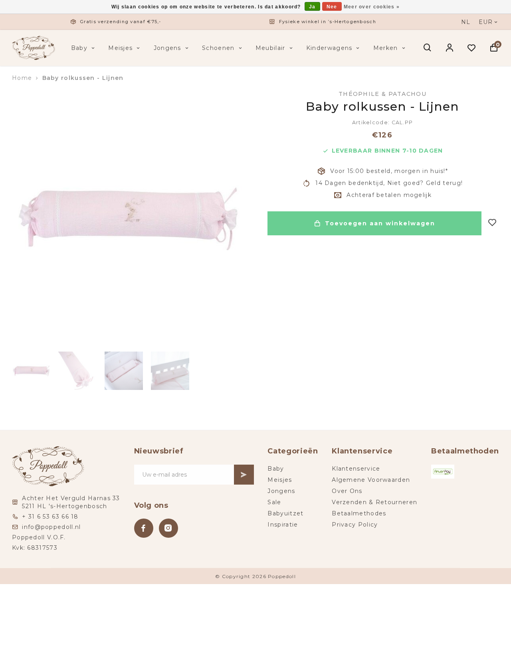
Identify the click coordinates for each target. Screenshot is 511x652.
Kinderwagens (329, 48)
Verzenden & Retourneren (374, 502)
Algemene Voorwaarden (371, 479)
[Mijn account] (450, 48)
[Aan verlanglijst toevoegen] (492, 223)
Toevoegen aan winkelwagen (380, 223)
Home (22, 78)
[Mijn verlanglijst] (472, 48)
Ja (312, 7)
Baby (79, 48)
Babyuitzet (285, 513)
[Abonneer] (244, 475)
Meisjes (120, 48)
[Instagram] (168, 528)
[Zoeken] (428, 48)
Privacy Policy (355, 524)
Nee (332, 7)
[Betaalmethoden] (442, 472)
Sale (274, 502)
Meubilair (270, 48)
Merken (385, 48)
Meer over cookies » (372, 7)
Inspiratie (282, 524)
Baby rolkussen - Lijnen (83, 78)
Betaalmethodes (359, 513)
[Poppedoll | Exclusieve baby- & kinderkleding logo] (33, 47)
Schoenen (218, 48)
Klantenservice (356, 468)
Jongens (167, 48)
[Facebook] (143, 528)
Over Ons (347, 491)
